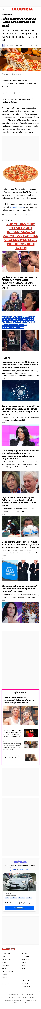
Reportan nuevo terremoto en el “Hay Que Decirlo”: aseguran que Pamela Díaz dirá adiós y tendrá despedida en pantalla (20, 410)
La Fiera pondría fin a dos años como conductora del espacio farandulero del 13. (20, 418)
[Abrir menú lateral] (3, 9)
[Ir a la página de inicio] (22, 9)
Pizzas (12, 215)
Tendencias (7, 15)
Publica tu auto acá (20, 869)
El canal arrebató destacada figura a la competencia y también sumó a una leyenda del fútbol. (20, 553)
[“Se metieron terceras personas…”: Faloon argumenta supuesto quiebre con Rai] (20, 715)
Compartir (6, 74)
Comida (17, 215)
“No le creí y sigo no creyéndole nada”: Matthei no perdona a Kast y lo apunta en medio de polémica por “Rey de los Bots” (20, 454)
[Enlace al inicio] (20, 693)
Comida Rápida (26, 215)
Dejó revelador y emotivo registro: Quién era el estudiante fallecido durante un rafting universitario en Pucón (19, 501)
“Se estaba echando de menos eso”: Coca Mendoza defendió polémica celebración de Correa (19, 589)
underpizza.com (17, 207)
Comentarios (17, 74)
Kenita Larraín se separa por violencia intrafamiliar (12, 757)
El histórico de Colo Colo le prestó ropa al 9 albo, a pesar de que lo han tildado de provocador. (20, 595)
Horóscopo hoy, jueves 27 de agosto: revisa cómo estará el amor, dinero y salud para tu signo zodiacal (20, 365)
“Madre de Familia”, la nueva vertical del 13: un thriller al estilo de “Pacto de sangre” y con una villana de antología (13, 733)
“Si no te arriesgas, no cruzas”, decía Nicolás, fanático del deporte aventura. (18, 510)
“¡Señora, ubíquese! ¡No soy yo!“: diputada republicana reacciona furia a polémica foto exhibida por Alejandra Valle (20, 282)
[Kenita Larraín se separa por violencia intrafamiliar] (31, 757)
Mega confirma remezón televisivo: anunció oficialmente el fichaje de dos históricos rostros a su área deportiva (20, 545)
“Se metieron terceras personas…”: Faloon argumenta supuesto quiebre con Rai (18, 700)
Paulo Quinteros (15, 45)
